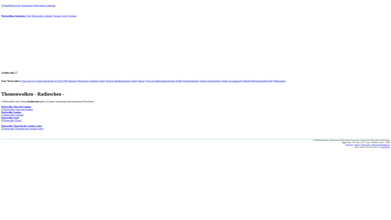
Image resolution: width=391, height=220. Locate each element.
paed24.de (385, 147)
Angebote (94, 81)
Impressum (365, 145)
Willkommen (279, 81)
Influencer (72, 81)
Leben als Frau (28, 81)
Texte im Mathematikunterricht (160, 81)
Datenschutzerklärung (381, 145)
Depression (83, 81)
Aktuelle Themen (52, 16)
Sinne (134, 81)
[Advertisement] (93, 44)
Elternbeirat (48, 81)
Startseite (349, 145)
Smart (102, 81)
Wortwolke (16, 106)
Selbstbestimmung (122, 81)
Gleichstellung (214, 81)
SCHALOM (61, 81)
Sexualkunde (235, 81)
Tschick (110, 81)
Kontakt (72, 16)
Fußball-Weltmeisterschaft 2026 (257, 81)
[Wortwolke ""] (16, 73)
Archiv (64, 16)
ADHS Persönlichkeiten (187, 81)
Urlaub (39, 81)
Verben (203, 81)
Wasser (141, 81)
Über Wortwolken (35, 16)
